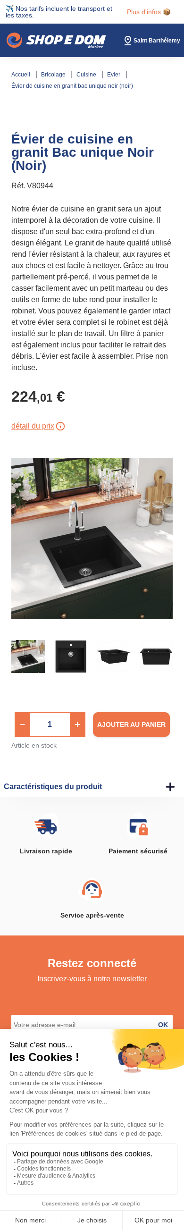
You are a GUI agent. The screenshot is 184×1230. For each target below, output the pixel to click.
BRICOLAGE (54, 74)
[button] (22, 724)
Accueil (21, 74)
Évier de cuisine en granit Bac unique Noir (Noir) (72, 86)
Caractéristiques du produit (53, 787)
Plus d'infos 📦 (149, 12)
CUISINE (87, 74)
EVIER (114, 74)
